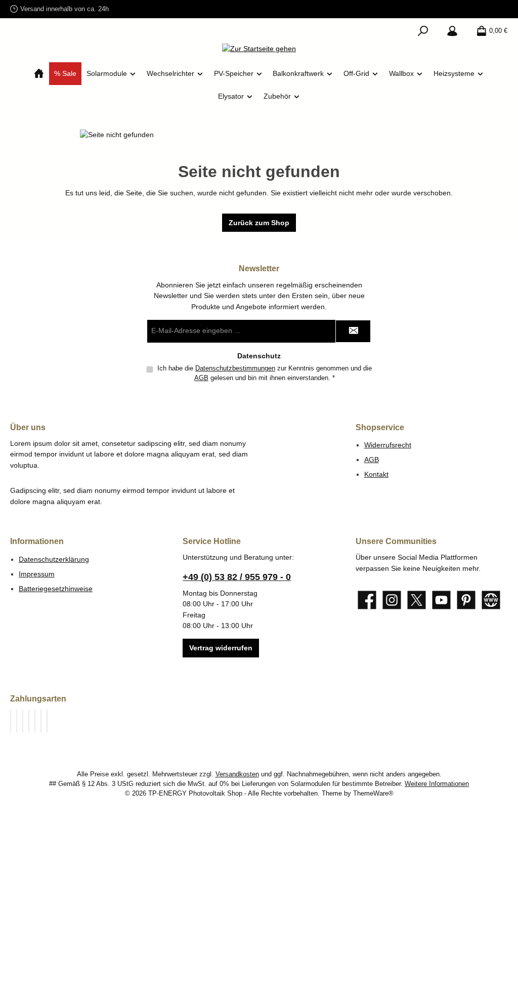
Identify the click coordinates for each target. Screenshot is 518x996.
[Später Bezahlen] (22, 721)
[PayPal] (10, 721)
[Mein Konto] (452, 31)
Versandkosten (237, 774)
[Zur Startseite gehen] (259, 49)
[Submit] (353, 331)
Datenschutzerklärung (54, 559)
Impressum (37, 574)
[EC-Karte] (47, 721)
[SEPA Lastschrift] (34, 721)
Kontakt (376, 474)
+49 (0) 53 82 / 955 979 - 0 (237, 577)
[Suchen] (423, 31)
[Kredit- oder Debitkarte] (28, 721)
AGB (201, 378)
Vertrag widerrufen (220, 648)
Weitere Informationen (437, 783)
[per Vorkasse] (40, 721)
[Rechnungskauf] (16, 721)
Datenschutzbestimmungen (235, 368)
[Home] (39, 73)
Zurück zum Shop (259, 223)
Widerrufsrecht (387, 445)
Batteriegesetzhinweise (56, 589)
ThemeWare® (373, 793)
